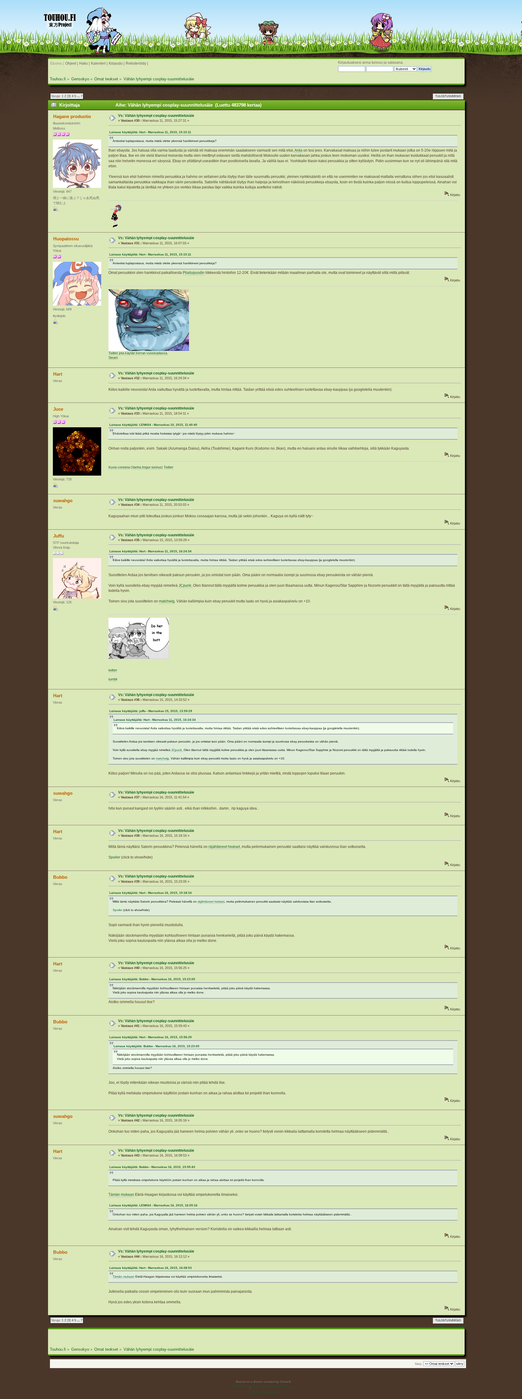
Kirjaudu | (116, 63)
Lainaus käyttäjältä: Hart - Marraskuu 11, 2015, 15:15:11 (150, 132)
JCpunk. (186, 585)
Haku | (84, 63)
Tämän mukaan (121, 1194)
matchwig (167, 601)
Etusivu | (57, 63)
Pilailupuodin (194, 273)
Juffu (58, 535)
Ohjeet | (71, 63)
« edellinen (440, 89)
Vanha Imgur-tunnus (147, 467)
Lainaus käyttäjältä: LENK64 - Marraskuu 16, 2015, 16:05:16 (153, 1205)
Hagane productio (72, 116)
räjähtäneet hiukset (224, 847)
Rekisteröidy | (137, 63)
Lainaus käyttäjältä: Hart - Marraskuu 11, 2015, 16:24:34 (150, 551)
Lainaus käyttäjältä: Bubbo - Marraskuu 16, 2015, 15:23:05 (152, 979)
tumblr (113, 679)
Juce (58, 409)
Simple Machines (282, 1386)
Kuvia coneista (119, 467)
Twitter (168, 467)
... (79, 96)
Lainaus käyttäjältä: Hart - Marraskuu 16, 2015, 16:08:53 (150, 1267)
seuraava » (457, 89)
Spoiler (114, 857)
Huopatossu (66, 238)
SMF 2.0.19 (240, 1386)
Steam (113, 357)
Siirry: (418, 1363)
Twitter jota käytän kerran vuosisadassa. (138, 353)
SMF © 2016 (260, 1386)
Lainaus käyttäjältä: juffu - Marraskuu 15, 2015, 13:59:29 (150, 711)
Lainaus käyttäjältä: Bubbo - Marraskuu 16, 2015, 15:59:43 (152, 1167)
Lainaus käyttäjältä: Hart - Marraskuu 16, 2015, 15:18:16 (150, 892)
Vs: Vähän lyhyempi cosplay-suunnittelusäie (156, 116)
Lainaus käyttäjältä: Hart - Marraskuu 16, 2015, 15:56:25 (150, 1037)
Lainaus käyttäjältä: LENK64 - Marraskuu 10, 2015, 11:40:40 (153, 424)
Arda (298, 150)
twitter (112, 670)
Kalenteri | (99, 63)
